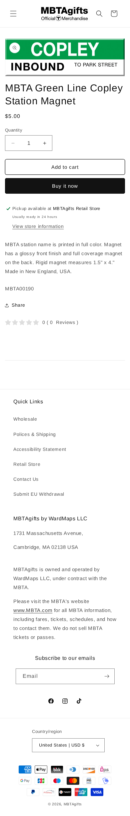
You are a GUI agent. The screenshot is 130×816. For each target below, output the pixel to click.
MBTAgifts (73, 804)
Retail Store (26, 464)
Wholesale (25, 419)
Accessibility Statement (39, 449)
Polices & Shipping (34, 434)
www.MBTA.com (32, 610)
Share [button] (18, 305)
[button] (13, 13)
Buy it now (65, 186)
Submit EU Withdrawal (38, 494)
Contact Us (26, 479)
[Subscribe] (107, 676)
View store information (38, 226)
